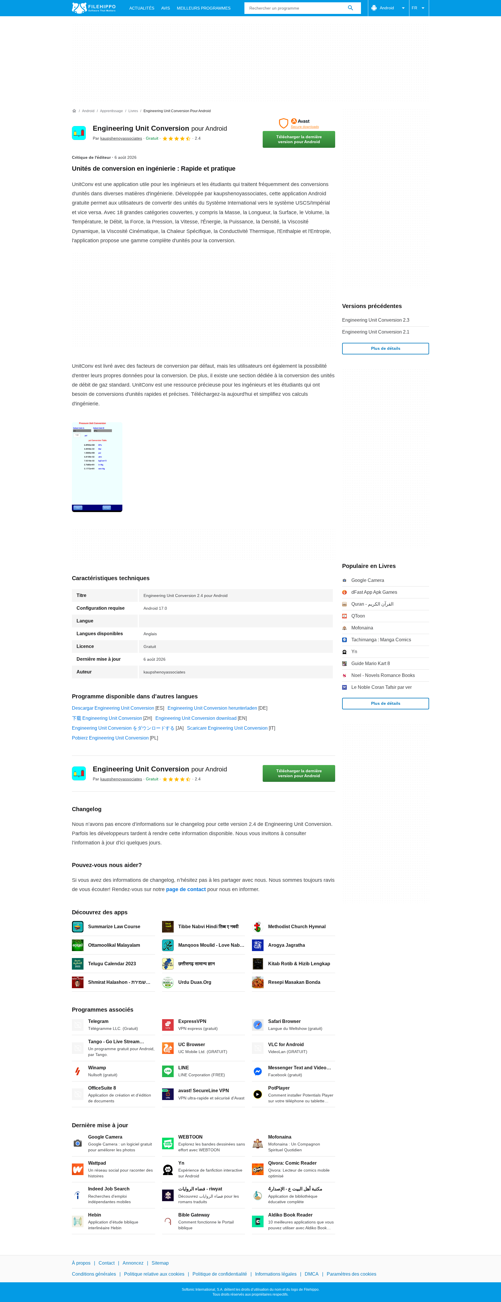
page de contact (186, 889)
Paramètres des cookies (351, 1274)
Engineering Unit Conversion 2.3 (375, 320)
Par (117, 138)
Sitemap (160, 1263)
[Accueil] (74, 111)
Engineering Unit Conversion (160, 128)
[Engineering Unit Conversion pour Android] (79, 133)
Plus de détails (385, 348)
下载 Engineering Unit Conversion (107, 718)
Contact (107, 1263)
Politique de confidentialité (220, 1274)
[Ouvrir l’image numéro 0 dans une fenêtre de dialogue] (97, 467)
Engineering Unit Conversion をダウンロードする (123, 728)
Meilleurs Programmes (203, 8)
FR (414, 8)
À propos (81, 1263)
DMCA (312, 1274)
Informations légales (276, 1274)
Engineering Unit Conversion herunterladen (212, 708)
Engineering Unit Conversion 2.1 (375, 331)
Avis (165, 8)
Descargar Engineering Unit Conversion (113, 708)
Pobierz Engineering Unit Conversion (110, 737)
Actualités (141, 8)
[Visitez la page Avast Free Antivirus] (299, 123)
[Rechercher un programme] (350, 8)
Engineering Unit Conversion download (196, 718)
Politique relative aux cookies (154, 1274)
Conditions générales (94, 1274)
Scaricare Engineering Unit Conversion (227, 728)
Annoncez (133, 1263)
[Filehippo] (93, 8)
